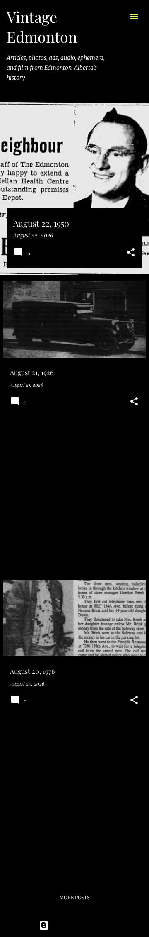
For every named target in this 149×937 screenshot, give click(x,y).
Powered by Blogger (80, 925)
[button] (131, 253)
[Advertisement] (74, 498)
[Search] (118, 17)
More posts (74, 897)
